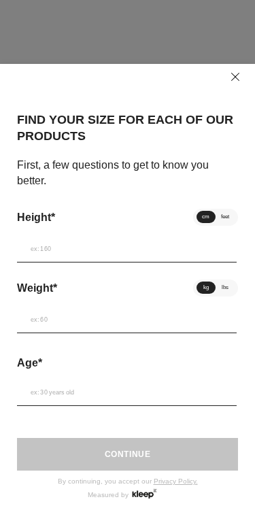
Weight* (37, 288)
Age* (29, 363)
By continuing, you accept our (128, 481)
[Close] (235, 77)
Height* (36, 217)
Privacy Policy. (176, 481)
